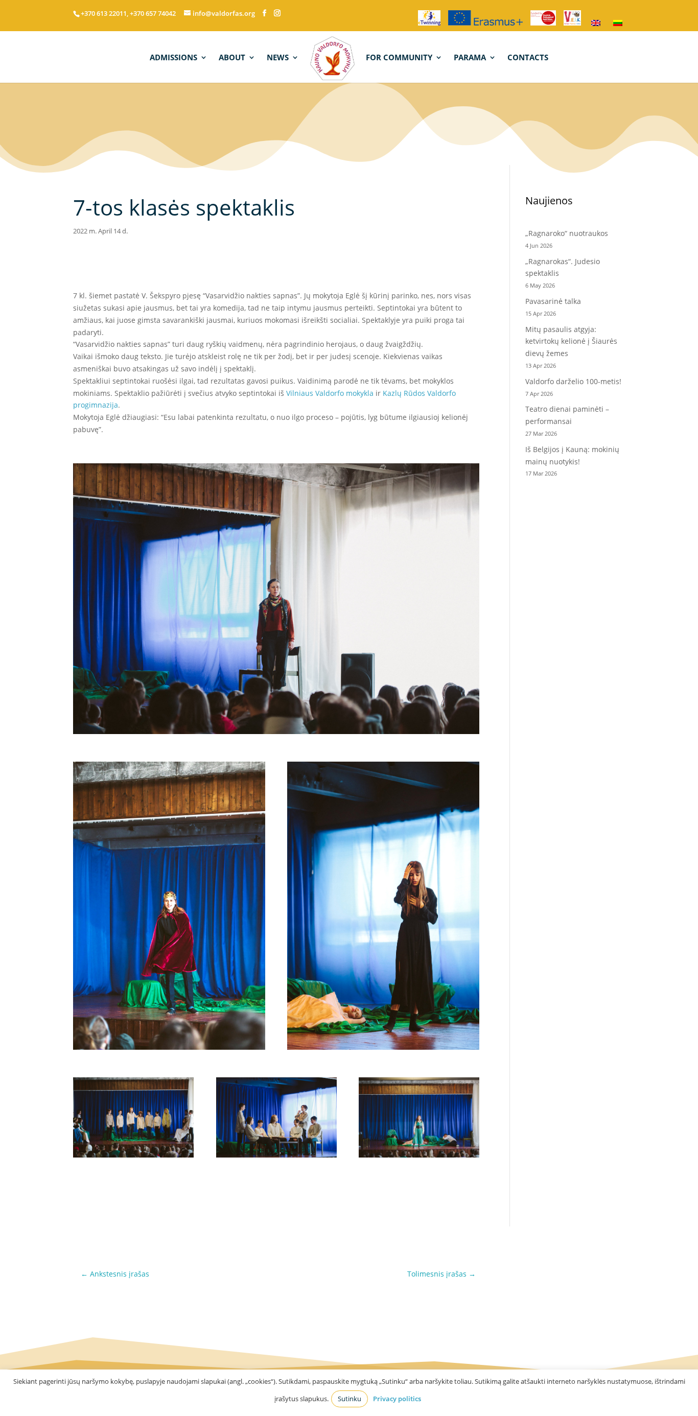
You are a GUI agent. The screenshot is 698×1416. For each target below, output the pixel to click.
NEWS (278, 58)
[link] (330, 393)
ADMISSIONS (173, 58)
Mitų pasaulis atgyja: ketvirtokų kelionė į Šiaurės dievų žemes (571, 341)
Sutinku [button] (349, 1398)
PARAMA (470, 58)
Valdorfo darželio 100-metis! (574, 381)
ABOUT (232, 58)
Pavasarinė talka (553, 301)
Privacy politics (397, 1398)
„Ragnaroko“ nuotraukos (566, 233)
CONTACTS (527, 58)
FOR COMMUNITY (399, 58)
